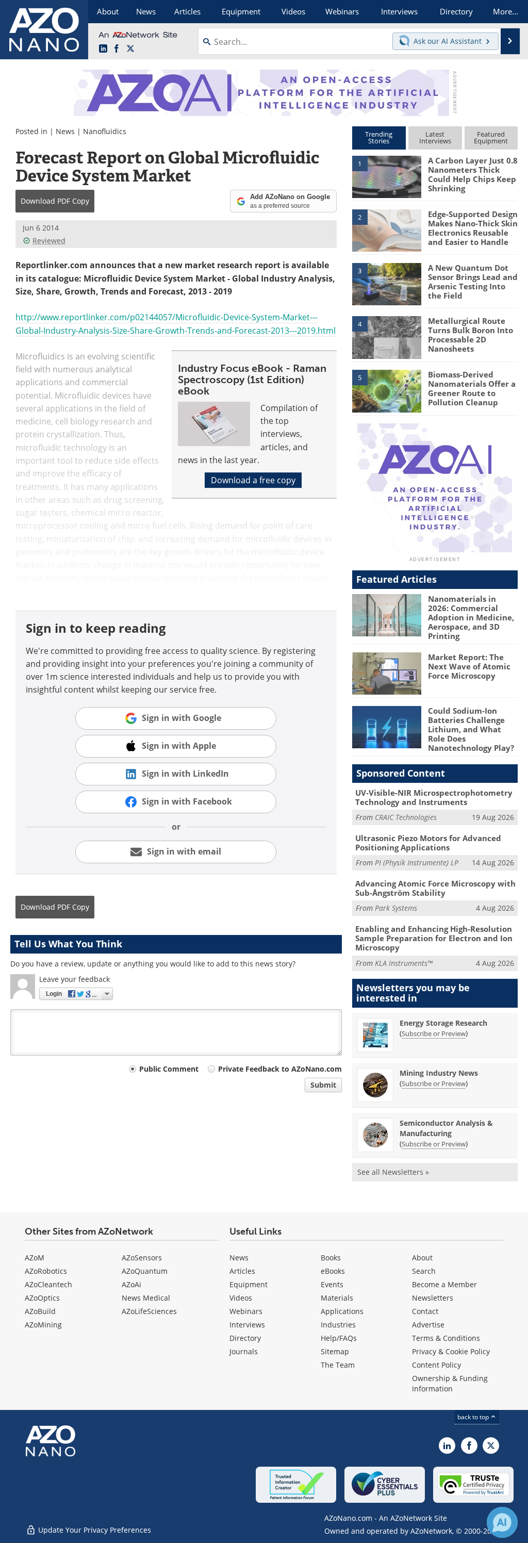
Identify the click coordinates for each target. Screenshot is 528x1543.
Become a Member (444, 1284)
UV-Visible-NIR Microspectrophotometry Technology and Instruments (434, 797)
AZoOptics (42, 1298)
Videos (240, 1298)
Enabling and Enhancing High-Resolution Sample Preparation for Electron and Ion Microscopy (434, 938)
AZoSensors (142, 1257)
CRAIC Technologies (406, 817)
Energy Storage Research (443, 1023)
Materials (337, 1298)
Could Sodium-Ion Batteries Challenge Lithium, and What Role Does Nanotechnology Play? (471, 729)
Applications (342, 1311)
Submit (323, 1085)
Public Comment (169, 1069)
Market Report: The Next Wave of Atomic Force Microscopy (469, 666)
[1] (386, 176)
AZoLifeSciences (149, 1311)
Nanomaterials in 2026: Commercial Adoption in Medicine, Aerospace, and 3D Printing (471, 617)
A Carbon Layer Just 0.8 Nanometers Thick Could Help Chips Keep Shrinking (473, 174)
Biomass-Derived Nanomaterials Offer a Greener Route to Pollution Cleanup (472, 388)
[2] (386, 229)
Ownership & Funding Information (450, 1383)
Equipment (248, 1284)
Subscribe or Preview (434, 1033)
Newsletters (432, 1298)
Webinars (245, 1311)
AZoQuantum (145, 1271)
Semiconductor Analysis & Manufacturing (446, 1128)
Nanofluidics (104, 131)
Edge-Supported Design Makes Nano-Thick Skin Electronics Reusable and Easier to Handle (473, 228)
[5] (386, 390)
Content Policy (436, 1365)
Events (332, 1284)
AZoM (34, 1257)
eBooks (333, 1271)
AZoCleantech (48, 1284)
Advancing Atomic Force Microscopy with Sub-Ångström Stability (435, 888)
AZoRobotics (46, 1271)
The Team (338, 1365)
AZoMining (43, 1324)
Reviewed (48, 240)
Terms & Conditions (446, 1338)
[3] (386, 283)
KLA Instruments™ (404, 963)
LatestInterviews (435, 137)
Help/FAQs (339, 1338)
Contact (425, 1311)
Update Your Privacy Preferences (93, 1530)
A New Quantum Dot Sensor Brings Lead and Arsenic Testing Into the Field (473, 281)
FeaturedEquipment (491, 137)
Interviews (247, 1324)
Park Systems (396, 908)
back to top (473, 1417)
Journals (243, 1351)
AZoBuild (40, 1311)
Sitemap (335, 1351)
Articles (242, 1271)
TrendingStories (378, 137)
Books (331, 1257)
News (65, 131)
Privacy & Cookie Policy (451, 1351)
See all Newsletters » (393, 1172)
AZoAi (131, 1284)
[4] (386, 336)
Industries (338, 1324)
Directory (245, 1338)
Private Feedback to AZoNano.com (280, 1069)
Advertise (428, 1324)
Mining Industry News (439, 1073)
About (422, 1257)
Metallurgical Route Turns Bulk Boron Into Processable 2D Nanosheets (470, 335)
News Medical (146, 1298)
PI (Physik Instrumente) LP (416, 862)
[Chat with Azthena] (502, 1522)
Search (424, 1271)
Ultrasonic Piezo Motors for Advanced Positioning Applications (428, 842)
